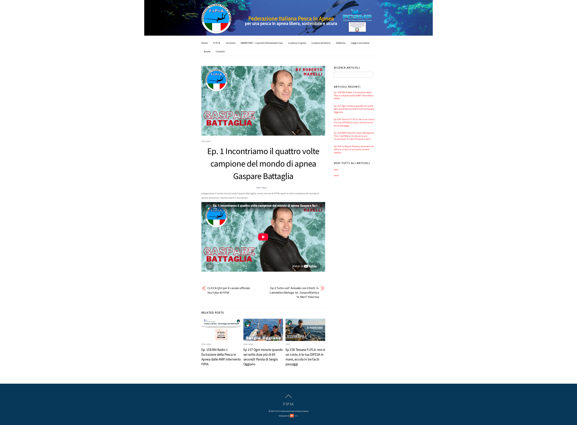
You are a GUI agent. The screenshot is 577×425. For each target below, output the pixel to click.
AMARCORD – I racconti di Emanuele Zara (262, 42)
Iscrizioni (230, 42)
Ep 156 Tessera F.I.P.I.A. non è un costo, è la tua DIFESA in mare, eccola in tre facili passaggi (354, 122)
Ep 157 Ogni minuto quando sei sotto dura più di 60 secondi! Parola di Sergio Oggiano (354, 109)
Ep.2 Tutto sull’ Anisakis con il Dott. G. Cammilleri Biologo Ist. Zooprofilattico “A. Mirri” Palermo (294, 292)
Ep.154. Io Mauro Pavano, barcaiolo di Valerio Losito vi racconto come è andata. (353, 149)
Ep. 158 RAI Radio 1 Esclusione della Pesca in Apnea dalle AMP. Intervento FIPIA (353, 95)
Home (204, 42)
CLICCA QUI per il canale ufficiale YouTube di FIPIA (228, 290)
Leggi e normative (360, 42)
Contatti (220, 51)
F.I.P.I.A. (216, 42)
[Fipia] (216, 32)
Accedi (207, 51)
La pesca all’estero (321, 42)
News (264, 187)
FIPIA (258, 187)
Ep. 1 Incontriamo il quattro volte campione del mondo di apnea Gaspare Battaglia (263, 163)
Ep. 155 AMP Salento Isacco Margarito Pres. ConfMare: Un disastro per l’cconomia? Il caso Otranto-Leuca (354, 135)
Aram (296, 416)
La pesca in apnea (297, 42)
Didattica (340, 42)
